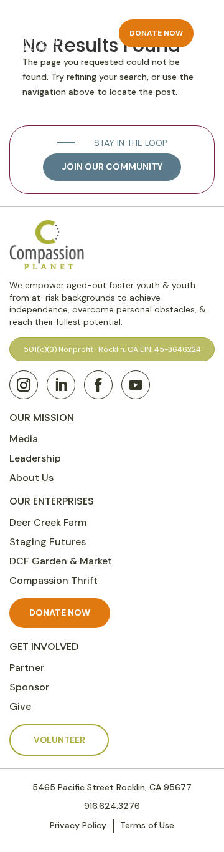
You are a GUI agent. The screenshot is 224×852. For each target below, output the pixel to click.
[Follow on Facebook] (98, 384)
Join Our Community (112, 166)
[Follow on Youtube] (135, 384)
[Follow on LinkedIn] (61, 384)
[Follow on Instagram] (23, 384)
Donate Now (156, 33)
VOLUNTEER (59, 739)
